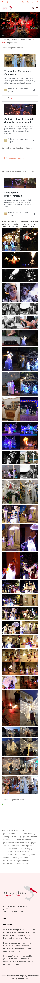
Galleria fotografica (16, 158)
